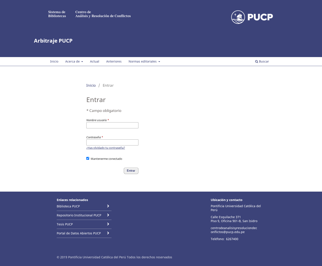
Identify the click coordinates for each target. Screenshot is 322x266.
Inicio (54, 61)
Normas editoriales (143, 61)
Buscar (263, 61)
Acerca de (73, 61)
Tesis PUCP (65, 224)
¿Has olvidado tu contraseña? (105, 148)
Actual (94, 61)
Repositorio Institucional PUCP (79, 215)
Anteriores (114, 61)
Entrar (268, 27)
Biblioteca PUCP (68, 206)
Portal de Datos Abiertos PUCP (79, 233)
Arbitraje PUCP (53, 40)
